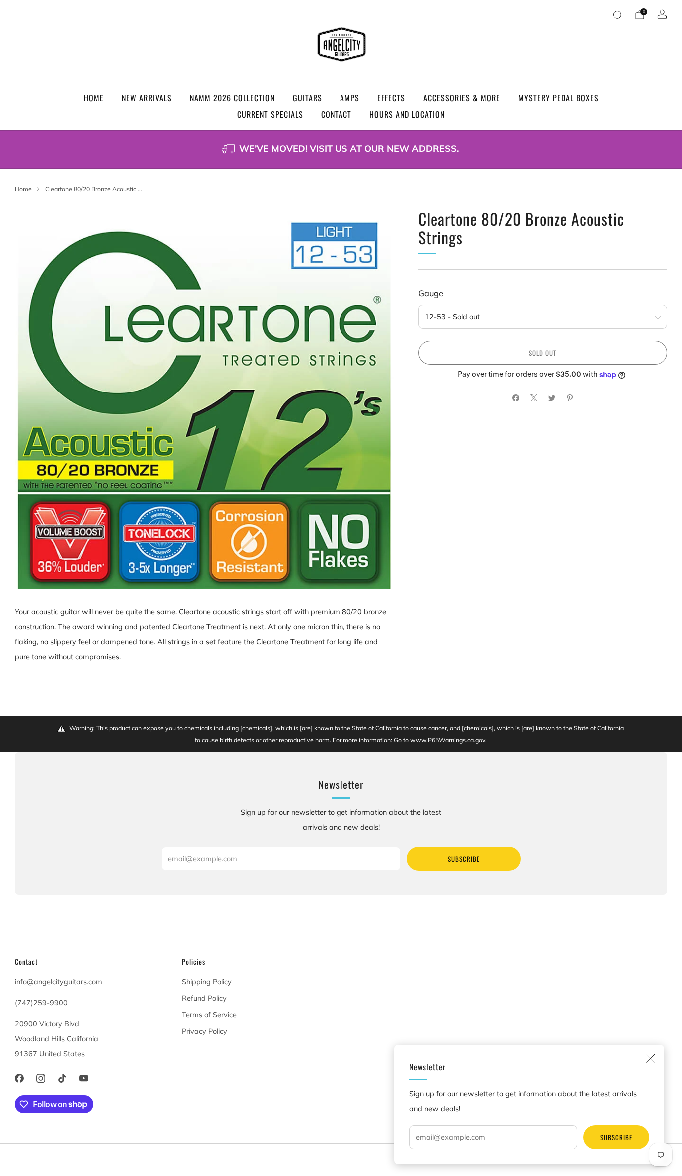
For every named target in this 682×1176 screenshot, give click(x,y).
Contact (336, 114)
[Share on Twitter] (551, 397)
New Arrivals (147, 98)
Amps (349, 98)
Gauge (430, 293)
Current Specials (270, 114)
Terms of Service (209, 1014)
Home (94, 98)
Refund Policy (204, 998)
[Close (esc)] (650, 1058)
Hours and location (407, 114)
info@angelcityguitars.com (58, 981)
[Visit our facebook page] (19, 1078)
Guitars (307, 98)
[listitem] (341, 149)
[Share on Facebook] (515, 397)
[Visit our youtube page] (84, 1078)
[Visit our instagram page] (40, 1078)
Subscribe (616, 1137)
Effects (391, 98)
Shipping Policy (207, 981)
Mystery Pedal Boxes (558, 98)
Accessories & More (461, 98)
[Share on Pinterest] (569, 397)
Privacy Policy (204, 1031)
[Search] (617, 15)
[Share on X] (533, 397)
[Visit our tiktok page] (62, 1078)
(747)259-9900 (41, 1002)
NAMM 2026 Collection (232, 98)
